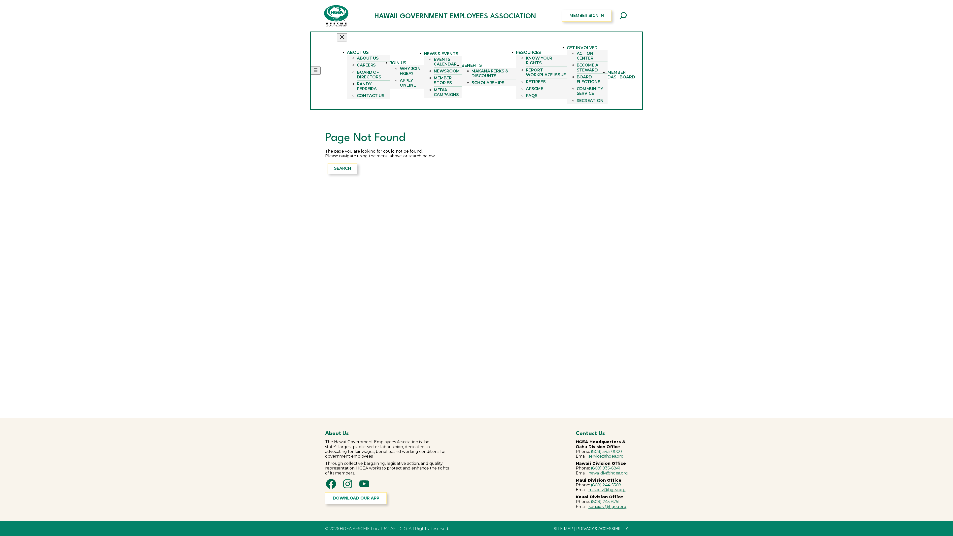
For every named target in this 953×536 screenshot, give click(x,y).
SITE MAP (563, 528)
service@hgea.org (606, 456)
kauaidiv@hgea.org (607, 506)
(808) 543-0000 (606, 451)
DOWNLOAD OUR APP (356, 498)
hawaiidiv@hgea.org (608, 473)
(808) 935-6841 (605, 468)
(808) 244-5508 (606, 485)
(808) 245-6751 (605, 501)
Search (342, 168)
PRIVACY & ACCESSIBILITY (602, 528)
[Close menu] (342, 37)
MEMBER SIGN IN (587, 15)
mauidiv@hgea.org (607, 489)
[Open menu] (316, 71)
